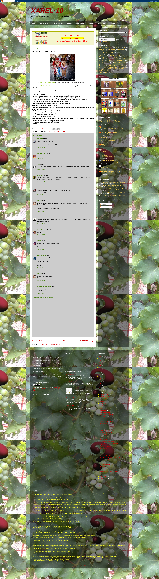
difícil (101, 51)
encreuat (111, 51)
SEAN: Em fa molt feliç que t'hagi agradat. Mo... (112, 189)
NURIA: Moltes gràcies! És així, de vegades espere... (113, 182)
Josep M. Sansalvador (44, 286)
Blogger (84, 565)
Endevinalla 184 (103, 419)
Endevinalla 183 (103, 423)
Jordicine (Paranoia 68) (107, 127)
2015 (100, 381)
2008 (100, 486)
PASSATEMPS (117, 64)
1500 (106, 47)
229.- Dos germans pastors (106, 455)
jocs (103, 58)
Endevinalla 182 (103, 435)
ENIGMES (69, 23)
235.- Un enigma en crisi (105, 412)
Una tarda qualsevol (105, 133)
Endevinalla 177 (103, 466)
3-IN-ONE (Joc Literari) (105, 428)
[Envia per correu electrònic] (52, 129)
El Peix (103, 150)
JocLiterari (62, 131)
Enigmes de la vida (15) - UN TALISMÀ (109, 444)
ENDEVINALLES (106, 52)
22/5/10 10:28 (41, 158)
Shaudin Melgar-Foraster (107, 160)
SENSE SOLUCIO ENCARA (115, 69)
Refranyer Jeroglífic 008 (105, 446)
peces (124, 64)
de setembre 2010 (104, 401)
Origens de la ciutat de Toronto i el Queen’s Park (112, 162)
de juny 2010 (103, 408)
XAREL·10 (47, 10)
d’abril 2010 (103, 474)
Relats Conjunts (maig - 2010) (107, 414)
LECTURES (113, 23)
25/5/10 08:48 (41, 280)
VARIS (101, 72)
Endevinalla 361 (70, 398)
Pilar (38, 164)
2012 (100, 388)
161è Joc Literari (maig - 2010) (107, 430)
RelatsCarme (102, 67)
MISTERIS (117, 62)
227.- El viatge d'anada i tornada (107, 469)
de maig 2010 (103, 410)
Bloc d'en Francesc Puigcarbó (108, 120)
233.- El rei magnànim (105, 426)
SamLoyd (101, 69)
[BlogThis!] (54, 129)
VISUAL (112, 72)
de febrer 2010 (103, 478)
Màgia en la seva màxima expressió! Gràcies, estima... (113, 192)
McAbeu (39, 200)
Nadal (124, 62)
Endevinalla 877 (70, 405)
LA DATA (103, 146)
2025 (100, 358)
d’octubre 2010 (103, 399)
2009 (100, 483)
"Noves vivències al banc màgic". (108, 156)
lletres (117, 58)
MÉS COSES (80, 23)
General (112, 55)
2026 (100, 356)
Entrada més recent (40, 340)
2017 (100, 376)
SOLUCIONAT (105, 70)
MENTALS (103, 62)
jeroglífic (116, 57)
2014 (100, 383)
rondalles (124, 67)
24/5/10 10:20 (41, 267)
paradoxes (101, 64)
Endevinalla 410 (70, 374)
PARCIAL (108, 64)
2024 (100, 360)
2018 (100, 374)
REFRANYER (111, 65)
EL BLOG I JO (45, 23)
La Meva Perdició (42, 217)
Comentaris (104, 207)
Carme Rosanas (42, 230)
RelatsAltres (122, 65)
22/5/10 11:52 (41, 169)
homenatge (101, 57)
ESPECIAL (122, 53)
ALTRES (49, 131)
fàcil (101, 55)
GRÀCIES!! (102, 23)
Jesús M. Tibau (41, 153)
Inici (63, 340)
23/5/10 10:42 (41, 224)
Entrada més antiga (86, 340)
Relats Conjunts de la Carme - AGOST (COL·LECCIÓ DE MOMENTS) (109, 139)
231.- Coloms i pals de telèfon (107, 441)
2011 (100, 390)
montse (39, 240)
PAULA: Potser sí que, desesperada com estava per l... (113, 195)
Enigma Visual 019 (104, 459)
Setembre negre (104, 167)
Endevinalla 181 (103, 439)
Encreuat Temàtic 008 (105, 416)
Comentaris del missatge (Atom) (50, 344)
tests (124, 71)
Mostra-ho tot (125, 176)
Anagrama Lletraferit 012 (106, 432)
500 (125, 47)
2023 (100, 363)
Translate (105, 41)
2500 (116, 47)
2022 (100, 365)
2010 (100, 392)
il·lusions (110, 57)
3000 (121, 47)
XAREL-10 (104, 138)
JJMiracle (40, 138)
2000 (111, 47)
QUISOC (101, 65)
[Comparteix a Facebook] (57, 129)
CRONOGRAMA (58, 23)
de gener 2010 (103, 481)
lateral (109, 58)
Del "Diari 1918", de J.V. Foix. (108, 172)
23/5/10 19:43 (41, 249)
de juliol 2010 (103, 405)
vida (106, 72)
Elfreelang (40, 175)
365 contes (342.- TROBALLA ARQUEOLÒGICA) (112, 457)
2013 (100, 385)
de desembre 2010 (104, 394)
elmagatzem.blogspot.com (72, 38)
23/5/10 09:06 (41, 211)
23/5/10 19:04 (41, 235)
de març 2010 (103, 476)
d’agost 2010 (103, 403)
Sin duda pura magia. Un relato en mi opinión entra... (113, 185)
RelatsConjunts (113, 67)
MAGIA (110, 60)
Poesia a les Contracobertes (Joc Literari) (109, 471)
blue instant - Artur (106, 155)
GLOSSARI (91, 23)
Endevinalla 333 (70, 381)
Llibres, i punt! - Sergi (106, 166)
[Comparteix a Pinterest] (59, 129)
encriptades (121, 51)
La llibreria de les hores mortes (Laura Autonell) (112, 128)
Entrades (103, 204)
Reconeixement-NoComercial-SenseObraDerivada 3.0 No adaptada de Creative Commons (47, 388)
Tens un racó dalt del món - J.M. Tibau (111, 171)
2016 (100, 378)
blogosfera (56, 131)
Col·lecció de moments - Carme (109, 132)
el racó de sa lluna (105, 144)
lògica (101, 60)
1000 (100, 47)
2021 (100, 367)
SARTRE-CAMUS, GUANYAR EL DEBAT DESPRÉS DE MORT (111, 122)
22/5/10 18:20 (41, 194)
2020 (100, 369)
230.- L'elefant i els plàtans (106, 450)
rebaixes (39, 188)
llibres (123, 58)
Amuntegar (103, 151)
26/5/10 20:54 (41, 293)
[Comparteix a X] (55, 129)
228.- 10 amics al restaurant (106, 464)
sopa (118, 71)
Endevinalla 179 (103, 453)
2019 (100, 372)
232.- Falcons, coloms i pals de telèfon (109, 437)
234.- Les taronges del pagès (106, 421)
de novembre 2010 (104, 396)
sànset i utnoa (41, 255)
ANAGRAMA (112, 49)
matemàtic (120, 60)
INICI (34, 23)
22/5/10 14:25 (41, 182)
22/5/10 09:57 (41, 147)
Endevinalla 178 (103, 462)
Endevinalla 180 (103, 448)
